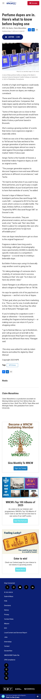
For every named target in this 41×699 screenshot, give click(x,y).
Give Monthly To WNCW (20, 463)
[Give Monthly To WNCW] (20, 440)
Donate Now (8, 651)
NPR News (12, 365)
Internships (8, 642)
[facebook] (6, 665)
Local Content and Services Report (15, 632)
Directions (7, 605)
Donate (34, 3)
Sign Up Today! (20, 468)
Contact (6, 646)
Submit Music (8, 596)
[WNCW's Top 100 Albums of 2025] (20, 487)
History (6, 610)
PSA (5, 601)
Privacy (6, 614)
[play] (3, 696)
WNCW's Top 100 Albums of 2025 (20, 504)
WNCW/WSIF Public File (11, 655)
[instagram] (6, 669)
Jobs (5, 637)
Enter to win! (20, 558)
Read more (20, 569)
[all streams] (38, 696)
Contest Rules (8, 619)
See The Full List (20, 521)
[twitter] (6, 674)
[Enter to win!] (20, 542)
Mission (6, 623)
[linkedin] (6, 678)
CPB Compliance (9, 660)
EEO (5, 628)
